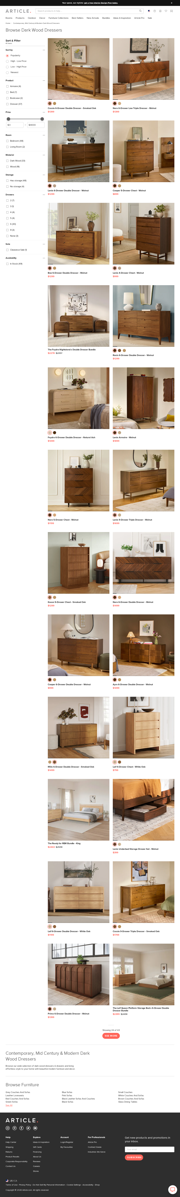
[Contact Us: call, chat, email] (155, 11)
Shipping (9, 1147)
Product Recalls (12, 1157)
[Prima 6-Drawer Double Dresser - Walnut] (78, 974)
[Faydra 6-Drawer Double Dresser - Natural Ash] (78, 398)
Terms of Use (11, 1185)
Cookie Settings (74, 1185)
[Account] (160, 11)
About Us (37, 1157)
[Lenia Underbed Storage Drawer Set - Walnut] (143, 810)
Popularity (15, 55)
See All (9, 1105)
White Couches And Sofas (131, 1095)
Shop (97, 1185)
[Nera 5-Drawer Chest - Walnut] (78, 480)
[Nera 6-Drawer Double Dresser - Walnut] (143, 563)
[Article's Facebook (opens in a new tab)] (21, 1129)
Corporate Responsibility (16, 1162)
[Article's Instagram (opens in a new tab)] (8, 1129)
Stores (36, 1171)
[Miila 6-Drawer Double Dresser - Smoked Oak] (78, 727)
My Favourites (66, 1147)
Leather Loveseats (15, 1095)
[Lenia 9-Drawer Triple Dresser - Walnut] (143, 480)
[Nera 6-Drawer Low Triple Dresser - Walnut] (143, 69)
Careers (36, 1166)
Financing (37, 1152)
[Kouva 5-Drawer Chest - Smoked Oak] (78, 563)
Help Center (11, 1142)
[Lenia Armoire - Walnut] (143, 398)
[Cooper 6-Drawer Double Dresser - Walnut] (78, 645)
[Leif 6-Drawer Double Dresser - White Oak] (78, 892)
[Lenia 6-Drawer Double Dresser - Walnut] (78, 151)
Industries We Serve (96, 1152)
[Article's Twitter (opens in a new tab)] (28, 1129)
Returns (9, 1152)
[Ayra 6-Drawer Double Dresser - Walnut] (143, 645)
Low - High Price (18, 67)
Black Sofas (67, 1102)
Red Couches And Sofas (17, 1099)
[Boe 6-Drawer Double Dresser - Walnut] (78, 233)
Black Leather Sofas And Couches (78, 1099)
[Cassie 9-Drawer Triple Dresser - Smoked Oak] (143, 892)
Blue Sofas (67, 1092)
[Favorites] (166, 11)
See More (111, 1036)
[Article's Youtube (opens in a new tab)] (35, 1129)
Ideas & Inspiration (41, 1142)
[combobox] (149, 11)
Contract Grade (94, 1147)
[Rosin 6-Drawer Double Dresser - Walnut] (143, 316)
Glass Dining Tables (127, 1102)
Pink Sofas (67, 1095)
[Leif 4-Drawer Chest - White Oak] (143, 727)
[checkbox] (25, 86)
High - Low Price (18, 61)
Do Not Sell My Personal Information (49, 1185)
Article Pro (92, 1142)
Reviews (36, 1162)
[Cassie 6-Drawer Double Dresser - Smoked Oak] (78, 69)
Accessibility (88, 1185)
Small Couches (125, 1092)
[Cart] (171, 11)
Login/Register (66, 1142)
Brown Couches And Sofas (131, 1099)
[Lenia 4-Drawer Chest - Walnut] (143, 233)
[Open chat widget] (172, 1189)
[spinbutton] (14, 125)
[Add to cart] (106, 104)
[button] (155, 11)
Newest (14, 72)
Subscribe (134, 1157)
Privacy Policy (25, 1185)
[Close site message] (171, 3)
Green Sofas (12, 1102)
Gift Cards (37, 1147)
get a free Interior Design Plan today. (101, 3)
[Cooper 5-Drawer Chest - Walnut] (143, 151)
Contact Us (10, 1166)
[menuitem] (9, 18)
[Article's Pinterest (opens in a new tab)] (15, 1129)
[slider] (8, 119)
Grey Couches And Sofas (18, 1092)
